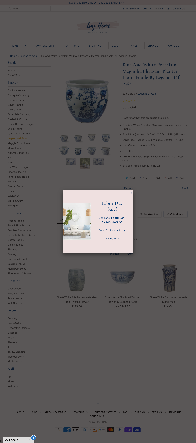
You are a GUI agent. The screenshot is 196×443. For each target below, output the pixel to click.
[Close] (131, 193)
